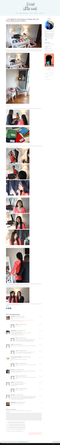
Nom (7, 422)
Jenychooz (13, 316)
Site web (7, 427)
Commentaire (8, 412)
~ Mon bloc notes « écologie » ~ (48, 50)
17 (51, 73)
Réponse (40, 316)
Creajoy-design (27, 443)
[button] (17, 60)
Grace (12, 344)
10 (51, 72)
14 (47, 73)
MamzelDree (13, 402)
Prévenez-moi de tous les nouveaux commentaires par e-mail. (16, 429)
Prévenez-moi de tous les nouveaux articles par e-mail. (15, 431)
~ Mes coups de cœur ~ (47, 51)
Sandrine (12, 369)
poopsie (12, 382)
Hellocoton (49, 79)
